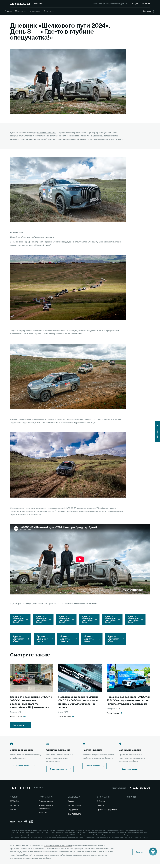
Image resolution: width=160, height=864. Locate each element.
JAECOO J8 (15, 805)
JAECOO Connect (75, 805)
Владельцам (35, 11)
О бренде (101, 801)
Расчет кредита (93, 766)
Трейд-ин (43, 812)
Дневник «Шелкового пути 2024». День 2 (41, 619)
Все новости (18, 725)
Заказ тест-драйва (21, 766)
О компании (49, 11)
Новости (100, 805)
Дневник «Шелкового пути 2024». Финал (90, 638)
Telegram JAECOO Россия (22, 136)
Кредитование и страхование (46, 807)
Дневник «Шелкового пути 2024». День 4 (87, 619)
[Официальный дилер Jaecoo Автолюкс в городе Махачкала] (20, 4)
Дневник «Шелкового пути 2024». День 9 (42, 638)
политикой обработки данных (58, 846)
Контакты (131, 797)
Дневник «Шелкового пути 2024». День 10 (66, 638)
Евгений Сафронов (46, 133)
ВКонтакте (41, 136)
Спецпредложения (58, 769)
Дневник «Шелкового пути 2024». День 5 (110, 619)
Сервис (71, 801)
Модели (8, 11)
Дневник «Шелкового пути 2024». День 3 (64, 619)
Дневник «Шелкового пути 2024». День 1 (18, 619)
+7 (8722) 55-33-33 (139, 788)
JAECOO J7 (15, 810)
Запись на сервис (130, 769)
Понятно (140, 852)
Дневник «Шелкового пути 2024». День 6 (133, 619)
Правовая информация (107, 810)
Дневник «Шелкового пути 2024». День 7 (18, 638)
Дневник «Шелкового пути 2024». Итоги (113, 638)
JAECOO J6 (15, 801)
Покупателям (20, 11)
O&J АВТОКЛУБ (74, 814)
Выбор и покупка (46, 801)
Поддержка (73, 810)
